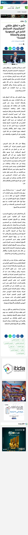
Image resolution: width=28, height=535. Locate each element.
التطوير (9, 79)
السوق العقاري (15, 180)
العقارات (12, 87)
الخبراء (23, 300)
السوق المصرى (14, 350)
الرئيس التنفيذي (20, 146)
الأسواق (5, 155)
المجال (21, 137)
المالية (14, 291)
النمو (13, 125)
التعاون (20, 318)
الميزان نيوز (21, 44)
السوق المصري (21, 233)
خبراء (17, 87)
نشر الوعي (11, 347)
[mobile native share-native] (22, 48)
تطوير (4, 82)
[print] (6, 48)
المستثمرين (8, 175)
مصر (23, 340)
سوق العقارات (20, 347)
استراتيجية (5, 111)
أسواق (7, 97)
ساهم (22, 350)
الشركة (23, 228)
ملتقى (4, 67)
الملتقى (20, 97)
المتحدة (6, 73)
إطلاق (7, 67)
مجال (12, 79)
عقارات (19, 12)
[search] (1, 7)
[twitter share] (14, 48)
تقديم (11, 172)
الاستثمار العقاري (19, 343)
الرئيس (18, 277)
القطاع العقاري (15, 340)
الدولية (8, 122)
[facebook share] (18, 48)
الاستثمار (15, 70)
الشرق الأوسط (14, 158)
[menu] (26, 7)
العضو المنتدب (20, 353)
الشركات (22, 79)
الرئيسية (24, 12)
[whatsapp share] (10, 48)
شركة (20, 67)
